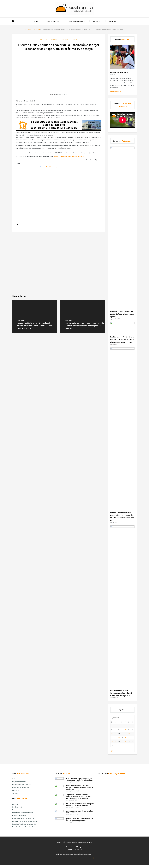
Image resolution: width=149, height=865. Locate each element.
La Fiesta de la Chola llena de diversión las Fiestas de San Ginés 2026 (79, 819)
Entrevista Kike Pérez (19, 815)
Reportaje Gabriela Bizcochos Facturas (25, 827)
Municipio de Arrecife (69, 40)
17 (112, 738)
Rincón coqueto (17, 807)
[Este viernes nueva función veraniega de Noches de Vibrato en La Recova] (59, 804)
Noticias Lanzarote (77, 21)
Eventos (112, 21)
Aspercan (19, 224)
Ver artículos (115, 91)
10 (112, 734)
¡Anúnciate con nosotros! (20, 787)
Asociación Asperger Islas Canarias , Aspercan (69, 156)
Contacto (15, 793)
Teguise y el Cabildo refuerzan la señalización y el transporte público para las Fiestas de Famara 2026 (78, 796)
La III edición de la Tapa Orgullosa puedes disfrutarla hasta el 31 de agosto (122, 314)
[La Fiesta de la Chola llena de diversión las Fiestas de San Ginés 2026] (59, 819)
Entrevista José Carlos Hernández (23, 818)
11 (115, 734)
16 (132, 734)
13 (122, 734)
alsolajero (53, 95)
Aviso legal (15, 790)
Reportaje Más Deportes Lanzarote (24, 824)
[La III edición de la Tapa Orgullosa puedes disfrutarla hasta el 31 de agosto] (122, 148)
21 (125, 738)
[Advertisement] (59, 70)
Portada (28, 29)
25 (115, 741)
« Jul (111, 751)
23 (132, 738)
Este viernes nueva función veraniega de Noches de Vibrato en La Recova (80, 804)
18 (115, 738)
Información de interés (19, 810)
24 (112, 741)
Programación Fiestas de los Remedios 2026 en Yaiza (79, 812)
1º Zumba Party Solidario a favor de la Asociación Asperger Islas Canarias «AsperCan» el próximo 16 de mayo (58, 47)
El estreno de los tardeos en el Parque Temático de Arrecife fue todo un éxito (79, 779)
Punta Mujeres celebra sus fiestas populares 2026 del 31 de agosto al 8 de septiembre (79, 787)
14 (125, 734)
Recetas (15, 804)
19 (119, 738)
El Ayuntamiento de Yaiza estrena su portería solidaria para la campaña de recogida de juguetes (84, 325)
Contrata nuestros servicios (21, 784)
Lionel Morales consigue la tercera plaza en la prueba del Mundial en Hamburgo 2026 (121, 693)
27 (122, 741)
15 (129, 734)
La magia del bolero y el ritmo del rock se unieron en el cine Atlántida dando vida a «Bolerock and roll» (34, 325)
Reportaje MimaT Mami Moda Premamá (25, 821)
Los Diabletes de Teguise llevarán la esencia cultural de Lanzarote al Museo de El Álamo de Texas (122, 339)
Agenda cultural (53, 21)
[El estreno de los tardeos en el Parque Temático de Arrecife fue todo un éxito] (59, 779)
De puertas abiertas (19, 782)
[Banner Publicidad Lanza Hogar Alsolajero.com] (58, 130)
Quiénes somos (17, 779)
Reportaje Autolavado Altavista (22, 813)
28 (125, 741)
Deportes (96, 21)
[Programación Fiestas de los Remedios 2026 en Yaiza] (59, 812)
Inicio (35, 21)
